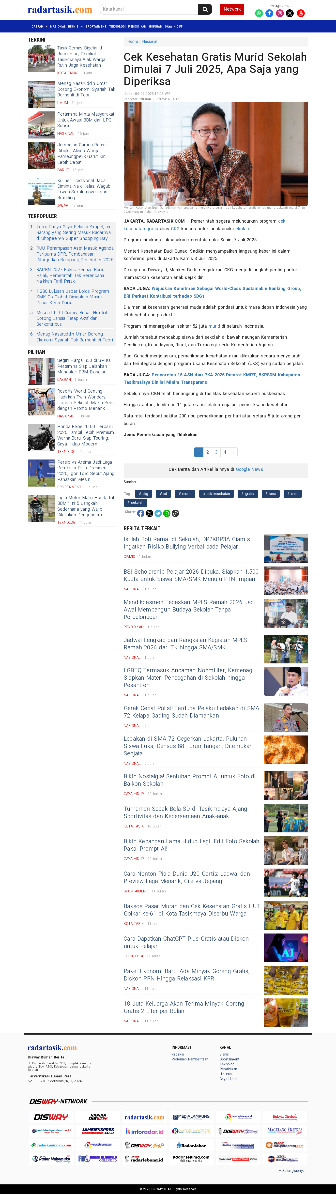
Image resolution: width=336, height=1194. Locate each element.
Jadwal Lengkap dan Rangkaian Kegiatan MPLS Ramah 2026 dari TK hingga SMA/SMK (185, 644)
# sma (271, 493)
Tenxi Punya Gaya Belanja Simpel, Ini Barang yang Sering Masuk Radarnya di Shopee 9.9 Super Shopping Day (70, 232)
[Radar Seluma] (191, 1159)
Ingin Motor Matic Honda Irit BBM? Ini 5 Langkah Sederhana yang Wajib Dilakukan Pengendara (85, 506)
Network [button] (232, 9)
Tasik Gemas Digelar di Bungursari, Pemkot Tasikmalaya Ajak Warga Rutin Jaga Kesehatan (81, 57)
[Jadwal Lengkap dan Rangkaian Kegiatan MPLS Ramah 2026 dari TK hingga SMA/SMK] (286, 649)
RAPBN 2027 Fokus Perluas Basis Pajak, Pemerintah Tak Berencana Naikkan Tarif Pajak (67, 275)
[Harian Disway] (98, 1117)
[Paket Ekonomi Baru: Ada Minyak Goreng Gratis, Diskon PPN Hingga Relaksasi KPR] (286, 980)
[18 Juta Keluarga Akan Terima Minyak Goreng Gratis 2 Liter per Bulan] (286, 1012)
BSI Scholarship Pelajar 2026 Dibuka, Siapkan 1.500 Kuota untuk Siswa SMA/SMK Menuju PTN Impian (191, 575)
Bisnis (73, 26)
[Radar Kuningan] (51, 1145)
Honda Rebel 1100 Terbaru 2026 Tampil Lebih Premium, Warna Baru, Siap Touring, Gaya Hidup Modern (86, 435)
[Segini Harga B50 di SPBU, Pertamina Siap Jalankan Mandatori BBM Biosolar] (41, 371)
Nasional (58, 26)
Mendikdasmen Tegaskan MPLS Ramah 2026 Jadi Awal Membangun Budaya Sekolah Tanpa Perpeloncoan (190, 609)
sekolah (241, 229)
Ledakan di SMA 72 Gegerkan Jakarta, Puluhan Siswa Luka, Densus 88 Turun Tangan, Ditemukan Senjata (188, 746)
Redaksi (178, 1054)
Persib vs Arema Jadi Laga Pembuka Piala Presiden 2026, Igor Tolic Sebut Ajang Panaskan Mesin (85, 471)
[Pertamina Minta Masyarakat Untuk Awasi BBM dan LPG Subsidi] (41, 124)
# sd (163, 493)
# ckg (143, 493)
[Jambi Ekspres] (98, 1131)
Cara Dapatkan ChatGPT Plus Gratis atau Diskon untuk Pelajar (186, 942)
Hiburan (155, 26)
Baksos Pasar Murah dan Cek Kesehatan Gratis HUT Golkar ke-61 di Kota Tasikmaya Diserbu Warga (192, 910)
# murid (185, 493)
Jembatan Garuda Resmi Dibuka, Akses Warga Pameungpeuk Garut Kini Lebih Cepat (82, 154)
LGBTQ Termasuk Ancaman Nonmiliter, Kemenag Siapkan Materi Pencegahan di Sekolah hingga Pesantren (188, 677)
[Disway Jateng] (238, 1131)
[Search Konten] (205, 9)
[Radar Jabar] (191, 1145)
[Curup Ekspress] (284, 1145)
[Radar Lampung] (191, 1131)
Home (132, 42)
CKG (175, 229)
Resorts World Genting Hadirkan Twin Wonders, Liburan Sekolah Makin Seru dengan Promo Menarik (85, 400)
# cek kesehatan (216, 493)
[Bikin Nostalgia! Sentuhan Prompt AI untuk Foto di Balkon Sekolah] (286, 785)
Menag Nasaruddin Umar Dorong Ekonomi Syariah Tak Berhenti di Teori (86, 89)
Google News (249, 469)
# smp (293, 493)
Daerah (37, 26)
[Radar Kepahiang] (238, 1145)
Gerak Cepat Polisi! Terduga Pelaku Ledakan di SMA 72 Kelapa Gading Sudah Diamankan (192, 712)
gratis (152, 229)
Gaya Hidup (174, 26)
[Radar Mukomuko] (51, 1159)
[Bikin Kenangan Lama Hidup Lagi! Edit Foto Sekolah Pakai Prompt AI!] (286, 850)
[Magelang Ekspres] (284, 1131)
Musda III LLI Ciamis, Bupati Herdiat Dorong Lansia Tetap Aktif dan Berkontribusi (68, 318)
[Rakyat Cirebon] (284, 1117)
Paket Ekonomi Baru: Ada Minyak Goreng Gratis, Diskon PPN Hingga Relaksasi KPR (187, 975)
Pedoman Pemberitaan (190, 1059)
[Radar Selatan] (284, 1159)
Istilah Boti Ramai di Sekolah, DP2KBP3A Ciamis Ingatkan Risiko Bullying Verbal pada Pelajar (187, 543)
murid (214, 326)
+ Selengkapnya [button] (292, 1170)
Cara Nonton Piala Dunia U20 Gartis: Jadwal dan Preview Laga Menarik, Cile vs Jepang (187, 878)
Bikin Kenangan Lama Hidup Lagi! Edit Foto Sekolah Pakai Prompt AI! (192, 845)
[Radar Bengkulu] (98, 1159)
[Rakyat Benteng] (238, 1159)
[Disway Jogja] (144, 1145)
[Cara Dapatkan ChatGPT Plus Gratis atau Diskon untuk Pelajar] (286, 948)
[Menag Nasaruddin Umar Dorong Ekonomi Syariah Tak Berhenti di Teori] (41, 94)
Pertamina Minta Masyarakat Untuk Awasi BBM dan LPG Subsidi (85, 120)
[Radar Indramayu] (238, 1117)
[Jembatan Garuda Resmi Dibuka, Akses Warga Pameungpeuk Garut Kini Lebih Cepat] (41, 155)
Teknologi (117, 26)
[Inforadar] (144, 1131)
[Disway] (51, 1117)
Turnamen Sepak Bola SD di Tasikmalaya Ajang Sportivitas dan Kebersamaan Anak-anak (185, 813)
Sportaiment (96, 26)
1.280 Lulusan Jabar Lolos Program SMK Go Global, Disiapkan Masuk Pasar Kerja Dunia (69, 297)
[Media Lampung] (191, 1117)
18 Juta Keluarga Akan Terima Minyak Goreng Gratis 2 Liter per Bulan (184, 1007)
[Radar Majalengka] (98, 1145)
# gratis (248, 493)
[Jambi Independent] (51, 1131)
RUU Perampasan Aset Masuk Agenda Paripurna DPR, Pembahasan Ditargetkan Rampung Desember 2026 (72, 254)
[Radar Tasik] (144, 1117)
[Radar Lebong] (144, 1159)
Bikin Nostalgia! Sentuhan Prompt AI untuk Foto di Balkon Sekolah (190, 780)
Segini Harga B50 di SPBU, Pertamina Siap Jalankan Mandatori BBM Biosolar (84, 366)
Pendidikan (137, 26)
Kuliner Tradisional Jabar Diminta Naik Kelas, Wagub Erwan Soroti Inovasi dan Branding (83, 189)
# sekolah (135, 502)
